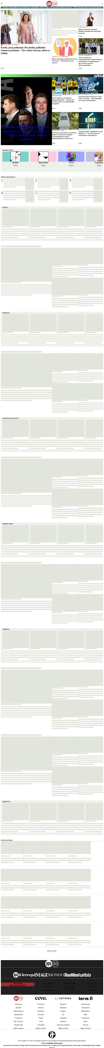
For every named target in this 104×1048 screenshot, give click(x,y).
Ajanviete (6, 801)
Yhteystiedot (47, 987)
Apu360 (18, 1008)
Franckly (32, 1045)
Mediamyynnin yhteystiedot (70, 988)
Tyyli (41, 1021)
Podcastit (18, 1018)
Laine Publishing (82, 1045)
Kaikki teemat (18, 1028)
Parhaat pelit (7, 150)
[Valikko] (2, 3)
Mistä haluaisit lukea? (18, 985)
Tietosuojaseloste (54, 1041)
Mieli (85, 1015)
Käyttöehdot (42, 1041)
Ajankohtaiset (19, 1011)
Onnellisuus (85, 1018)
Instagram (92, 990)
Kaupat (63, 1011)
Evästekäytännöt (67, 1041)
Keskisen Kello (71, 1045)
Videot (5, 207)
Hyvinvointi (85, 1008)
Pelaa (16, 165)
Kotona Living (50, 1045)
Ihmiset (41, 1008)
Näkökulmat (18, 1015)
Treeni (40, 1018)
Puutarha (63, 1018)
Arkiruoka (63, 1008)
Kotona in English (63, 1025)
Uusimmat (18, 1004)
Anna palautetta (47, 990)
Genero (37, 1045)
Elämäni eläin (7, 524)
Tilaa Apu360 (17, 983)
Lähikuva (5, 629)
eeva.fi (11, 1045)
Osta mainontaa (70, 983)
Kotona (42, 1045)
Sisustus (63, 1021)
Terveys (85, 1025)
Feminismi (40, 1004)
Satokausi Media (94, 1045)
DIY (63, 1015)
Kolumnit (5, 313)
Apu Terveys (18, 1021)
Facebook (92, 987)
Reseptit (63, 1004)
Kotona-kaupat (60, 1045)
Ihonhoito (40, 1011)
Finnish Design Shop (21, 1045)
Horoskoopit (18, 1025)
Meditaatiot (85, 1011)
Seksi (86, 1021)
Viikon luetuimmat (8, 177)
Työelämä (40, 1025)
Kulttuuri (41, 1015)
